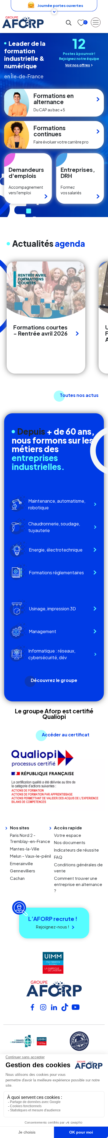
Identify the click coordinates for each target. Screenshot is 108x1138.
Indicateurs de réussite (76, 849)
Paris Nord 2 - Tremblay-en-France (30, 838)
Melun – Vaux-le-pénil (30, 855)
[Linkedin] (54, 1006)
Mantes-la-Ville (24, 848)
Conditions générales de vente (78, 867)
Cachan (17, 878)
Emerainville (21, 863)
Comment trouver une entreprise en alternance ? (78, 884)
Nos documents (69, 842)
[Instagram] (43, 1006)
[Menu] (96, 22)
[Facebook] (32, 1006)
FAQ (58, 857)
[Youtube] (75, 1006)
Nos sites (19, 827)
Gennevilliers (22, 870)
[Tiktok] (65, 1006)
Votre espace (67, 835)
